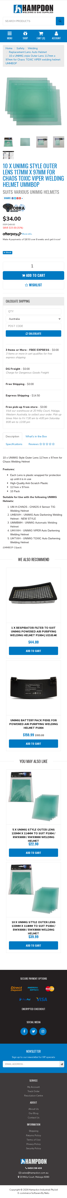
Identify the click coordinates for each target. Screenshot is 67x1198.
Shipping (33, 1130)
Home (9, 48)
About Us (33, 1108)
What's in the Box (36, 436)
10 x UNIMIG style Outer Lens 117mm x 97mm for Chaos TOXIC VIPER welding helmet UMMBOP (33, 59)
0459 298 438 (34, 1168)
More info (26, 233)
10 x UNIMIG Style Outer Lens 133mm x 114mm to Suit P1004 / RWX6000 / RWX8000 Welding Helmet (33, 927)
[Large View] (8, 142)
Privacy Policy (33, 1144)
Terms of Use (33, 1139)
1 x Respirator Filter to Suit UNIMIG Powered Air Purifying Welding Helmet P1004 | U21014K (33, 631)
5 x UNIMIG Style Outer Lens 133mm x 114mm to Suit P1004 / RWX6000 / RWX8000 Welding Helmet (33, 835)
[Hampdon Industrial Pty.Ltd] (33, 9)
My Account (33, 1087)
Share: (8, 198)
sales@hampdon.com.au (34, 1172)
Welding (33, 48)
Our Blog (33, 1113)
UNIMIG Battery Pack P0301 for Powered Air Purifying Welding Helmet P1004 (33, 724)
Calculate (34, 333)
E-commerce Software (29, 1193)
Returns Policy (33, 1135)
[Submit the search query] (60, 21)
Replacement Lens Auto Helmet (28, 52)
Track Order (33, 1091)
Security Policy (33, 1148)
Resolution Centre (33, 1095)
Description (12, 436)
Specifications (14, 444)
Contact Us (33, 1117)
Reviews (34, 444)
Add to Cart (35, 275)
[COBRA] (14, 207)
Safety (20, 48)
